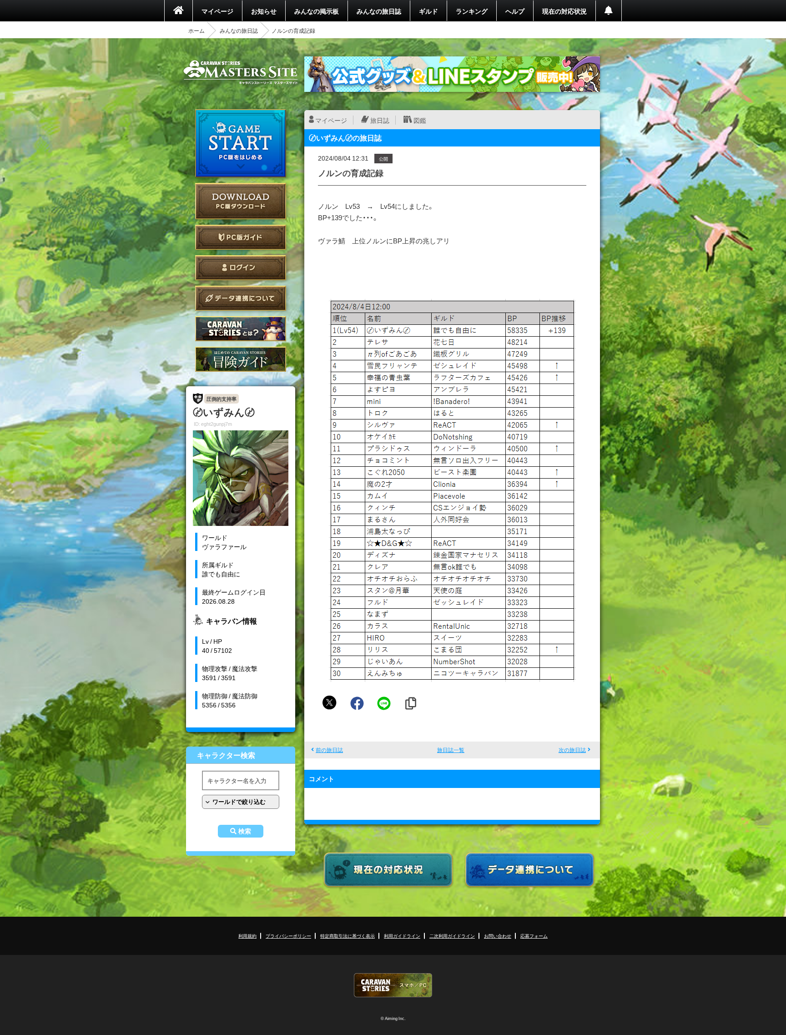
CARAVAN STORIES (393, 985)
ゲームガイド (240, 359)
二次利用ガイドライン (452, 935)
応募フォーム (534, 935)
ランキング (472, 10)
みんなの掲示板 (316, 10)
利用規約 (247, 935)
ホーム (196, 30)
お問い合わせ (497, 935)
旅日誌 (379, 120)
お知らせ (264, 10)
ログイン (240, 267)
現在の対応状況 (564, 10)
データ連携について (240, 298)
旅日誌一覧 (450, 750)
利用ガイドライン (402, 935)
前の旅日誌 (329, 750)
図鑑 (419, 120)
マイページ (217, 10)
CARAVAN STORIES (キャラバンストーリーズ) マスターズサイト (240, 72)
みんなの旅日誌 (379, 10)
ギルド (428, 10)
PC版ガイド (240, 237)
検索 (244, 831)
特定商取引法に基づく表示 (347, 935)
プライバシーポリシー (288, 935)
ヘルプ (514, 10)
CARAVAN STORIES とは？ (240, 328)
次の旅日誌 (572, 750)
